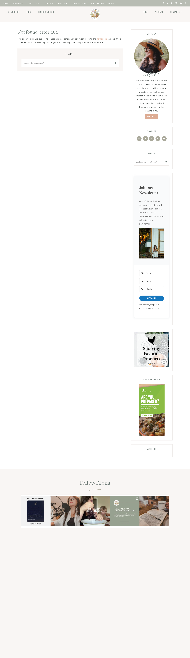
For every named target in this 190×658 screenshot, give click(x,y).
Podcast (159, 12)
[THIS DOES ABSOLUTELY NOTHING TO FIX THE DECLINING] (36, 511)
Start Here (13, 12)
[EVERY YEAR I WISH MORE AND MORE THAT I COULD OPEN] (125, 511)
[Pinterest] (151, 138)
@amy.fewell (95, 489)
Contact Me (176, 12)
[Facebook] (139, 138)
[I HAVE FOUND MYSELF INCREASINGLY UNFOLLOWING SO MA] (65, 511)
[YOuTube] (164, 138)
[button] (151, 244)
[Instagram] (158, 138)
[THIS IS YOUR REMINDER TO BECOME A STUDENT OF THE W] (154, 511)
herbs (145, 12)
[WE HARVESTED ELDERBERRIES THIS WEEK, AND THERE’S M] (95, 511)
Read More (151, 117)
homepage (102, 38)
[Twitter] (145, 138)
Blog (28, 12)
